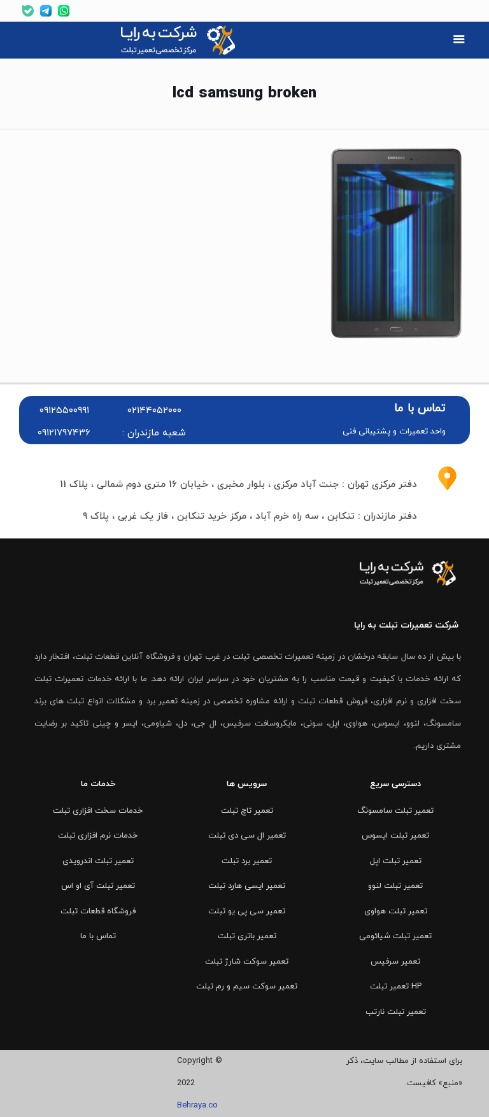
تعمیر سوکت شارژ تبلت (246, 961)
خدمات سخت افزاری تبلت (98, 811)
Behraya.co (197, 1105)
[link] (179, 40)
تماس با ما (98, 936)
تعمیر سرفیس (395, 961)
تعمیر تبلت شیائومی (395, 936)
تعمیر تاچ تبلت (247, 811)
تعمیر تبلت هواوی (395, 911)
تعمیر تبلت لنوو (395, 886)
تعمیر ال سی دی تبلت (247, 835)
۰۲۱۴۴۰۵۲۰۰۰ (154, 411)
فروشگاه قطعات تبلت (98, 911)
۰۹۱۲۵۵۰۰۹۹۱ (64, 411)
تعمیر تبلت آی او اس (98, 886)
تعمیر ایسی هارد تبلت (246, 886)
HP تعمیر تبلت (396, 986)
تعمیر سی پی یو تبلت (246, 911)
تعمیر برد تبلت (247, 861)
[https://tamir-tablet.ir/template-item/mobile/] (459, 40)
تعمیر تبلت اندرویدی (98, 861)
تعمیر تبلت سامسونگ (395, 811)
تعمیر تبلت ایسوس (395, 835)
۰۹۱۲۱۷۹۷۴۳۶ (64, 433)
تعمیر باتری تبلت (247, 936)
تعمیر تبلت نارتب (395, 1012)
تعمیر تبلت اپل (396, 861)
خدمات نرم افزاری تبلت (98, 835)
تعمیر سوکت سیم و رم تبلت (246, 986)
